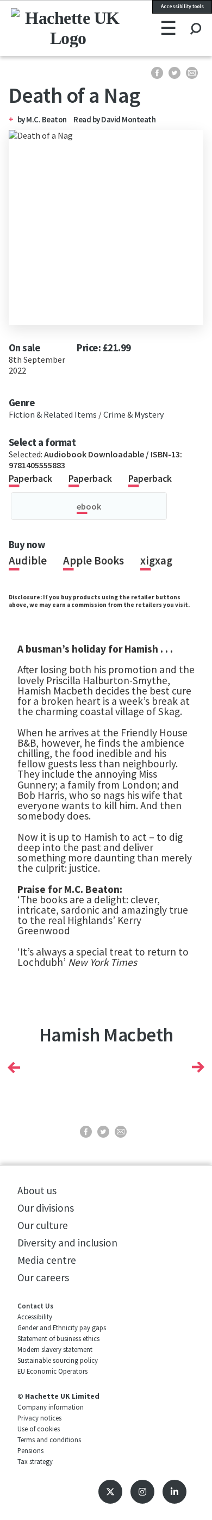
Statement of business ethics (58, 1338)
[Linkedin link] (174, 1492)
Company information (50, 1407)
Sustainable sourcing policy (57, 1360)
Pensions (30, 1450)
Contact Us (35, 1305)
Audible (28, 561)
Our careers (43, 1277)
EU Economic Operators (52, 1371)
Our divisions (45, 1207)
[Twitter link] (110, 1492)
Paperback (30, 479)
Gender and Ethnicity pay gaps (61, 1327)
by (22, 119)
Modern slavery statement (54, 1349)
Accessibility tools (182, 6)
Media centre (46, 1260)
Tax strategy (35, 1461)
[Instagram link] (142, 1492)
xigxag (156, 561)
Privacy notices (39, 1417)
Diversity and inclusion (67, 1242)
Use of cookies (38, 1428)
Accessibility (34, 1316)
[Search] (195, 18)
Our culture (42, 1225)
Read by (114, 119)
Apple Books (93, 561)
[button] (14, 1067)
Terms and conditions (49, 1439)
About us (37, 1190)
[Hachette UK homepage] (46, 27)
